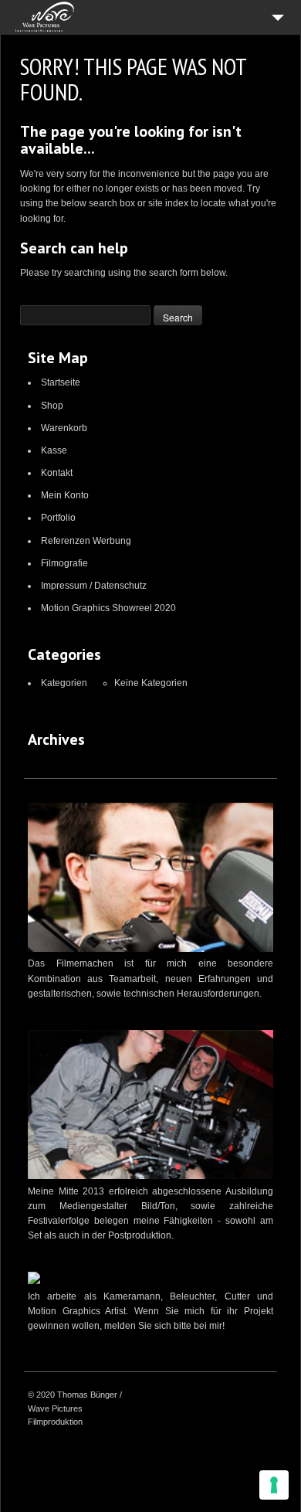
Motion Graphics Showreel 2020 (108, 608)
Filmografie (64, 563)
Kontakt (57, 472)
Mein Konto (65, 495)
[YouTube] (226, 1396)
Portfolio (58, 517)
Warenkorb (64, 428)
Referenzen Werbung (86, 540)
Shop (52, 405)
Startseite (60, 382)
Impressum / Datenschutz (94, 585)
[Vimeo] (206, 1396)
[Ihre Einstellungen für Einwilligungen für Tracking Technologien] (274, 1485)
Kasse (54, 450)
